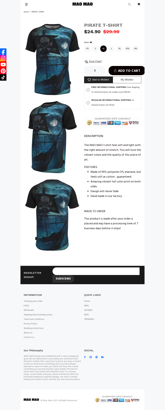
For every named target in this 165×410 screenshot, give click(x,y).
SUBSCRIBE (63, 278)
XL (119, 48)
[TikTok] (3, 77)
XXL (128, 48)
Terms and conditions (34, 319)
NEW (86, 315)
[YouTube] (3, 64)
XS (87, 48)
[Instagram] (3, 58)
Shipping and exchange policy (38, 315)
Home (26, 12)
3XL (135, 48)
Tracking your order (33, 301)
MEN (86, 306)
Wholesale (29, 310)
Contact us (29, 337)
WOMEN (88, 310)
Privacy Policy (30, 324)
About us (28, 333)
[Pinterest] (3, 71)
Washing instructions (33, 328)
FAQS (26, 306)
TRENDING (89, 319)
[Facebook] (3, 51)
